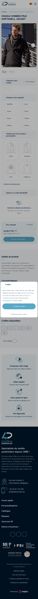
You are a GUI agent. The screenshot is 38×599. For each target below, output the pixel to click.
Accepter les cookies (19, 306)
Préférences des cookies (19, 314)
